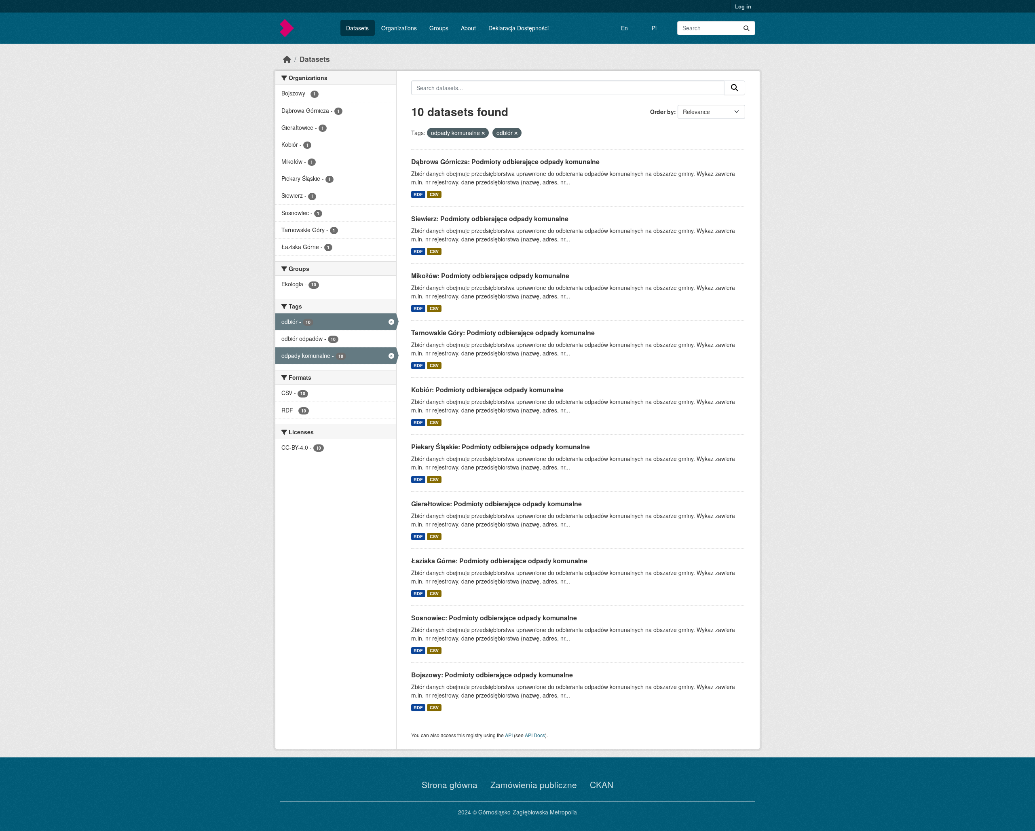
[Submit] (746, 28)
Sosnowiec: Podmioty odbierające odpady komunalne (494, 617)
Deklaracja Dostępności (518, 28)
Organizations (399, 28)
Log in (743, 6)
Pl (654, 28)
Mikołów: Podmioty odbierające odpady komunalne (490, 275)
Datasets (357, 28)
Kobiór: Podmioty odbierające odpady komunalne (487, 389)
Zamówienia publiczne (533, 784)
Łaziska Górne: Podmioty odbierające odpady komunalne (499, 560)
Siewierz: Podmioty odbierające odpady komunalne (489, 218)
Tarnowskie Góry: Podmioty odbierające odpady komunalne (503, 332)
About (468, 28)
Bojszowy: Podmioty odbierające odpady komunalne (492, 674)
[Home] (287, 59)
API (509, 735)
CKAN (601, 784)
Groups (438, 28)
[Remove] (483, 133)
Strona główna (449, 784)
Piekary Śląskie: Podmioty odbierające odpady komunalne (500, 446)
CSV (434, 194)
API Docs (535, 735)
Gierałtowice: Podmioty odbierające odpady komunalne (496, 503)
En (624, 28)
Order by (662, 112)
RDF (418, 194)
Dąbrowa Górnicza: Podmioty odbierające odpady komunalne (505, 161)
